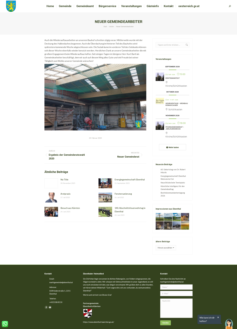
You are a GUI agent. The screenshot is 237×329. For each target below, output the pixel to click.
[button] (229, 322)
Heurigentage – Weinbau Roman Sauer (177, 104)
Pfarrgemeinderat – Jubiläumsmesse (175, 128)
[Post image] (51, 183)
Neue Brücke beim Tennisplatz (173, 182)
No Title (64, 179)
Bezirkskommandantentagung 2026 (173, 194)
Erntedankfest (173, 78)
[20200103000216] (168, 225)
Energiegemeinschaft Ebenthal (130, 179)
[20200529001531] (177, 217)
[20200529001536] (168, 217)
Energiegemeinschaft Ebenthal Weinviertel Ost (173, 177)
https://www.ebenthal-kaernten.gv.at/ (98, 322)
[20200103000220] (185, 217)
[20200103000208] (177, 225)
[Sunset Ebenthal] (185, 225)
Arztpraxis (65, 193)
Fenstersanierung (123, 193)
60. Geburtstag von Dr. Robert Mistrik (173, 171)
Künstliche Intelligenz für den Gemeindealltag (173, 187)
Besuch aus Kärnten (70, 208)
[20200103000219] (160, 225)
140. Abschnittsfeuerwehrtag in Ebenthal (130, 210)
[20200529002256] (160, 217)
